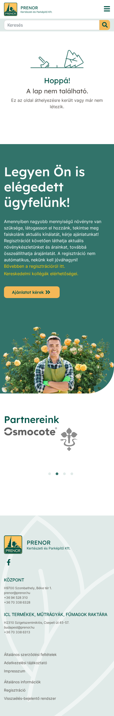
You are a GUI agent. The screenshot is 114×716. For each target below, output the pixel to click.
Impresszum (14, 671)
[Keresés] (104, 25)
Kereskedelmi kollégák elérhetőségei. (41, 273)
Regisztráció (14, 690)
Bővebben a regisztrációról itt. (34, 266)
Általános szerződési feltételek (30, 654)
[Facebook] (9, 564)
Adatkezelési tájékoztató (25, 662)
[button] (49, 473)
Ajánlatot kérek (28, 292)
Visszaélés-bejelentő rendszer (30, 698)
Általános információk (22, 682)
